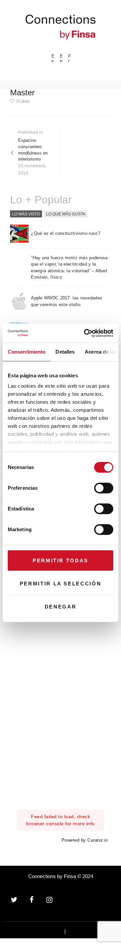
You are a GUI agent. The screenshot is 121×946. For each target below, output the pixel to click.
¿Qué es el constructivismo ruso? (65, 233)
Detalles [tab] (65, 352)
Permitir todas (60, 560)
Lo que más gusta (65, 213)
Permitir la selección (61, 583)
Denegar (61, 606)
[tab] (26, 214)
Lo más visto (26, 213)
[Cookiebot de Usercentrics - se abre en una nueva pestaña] (85, 333)
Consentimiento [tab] (26, 352)
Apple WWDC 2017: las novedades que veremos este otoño (66, 301)
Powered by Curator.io (85, 840)
